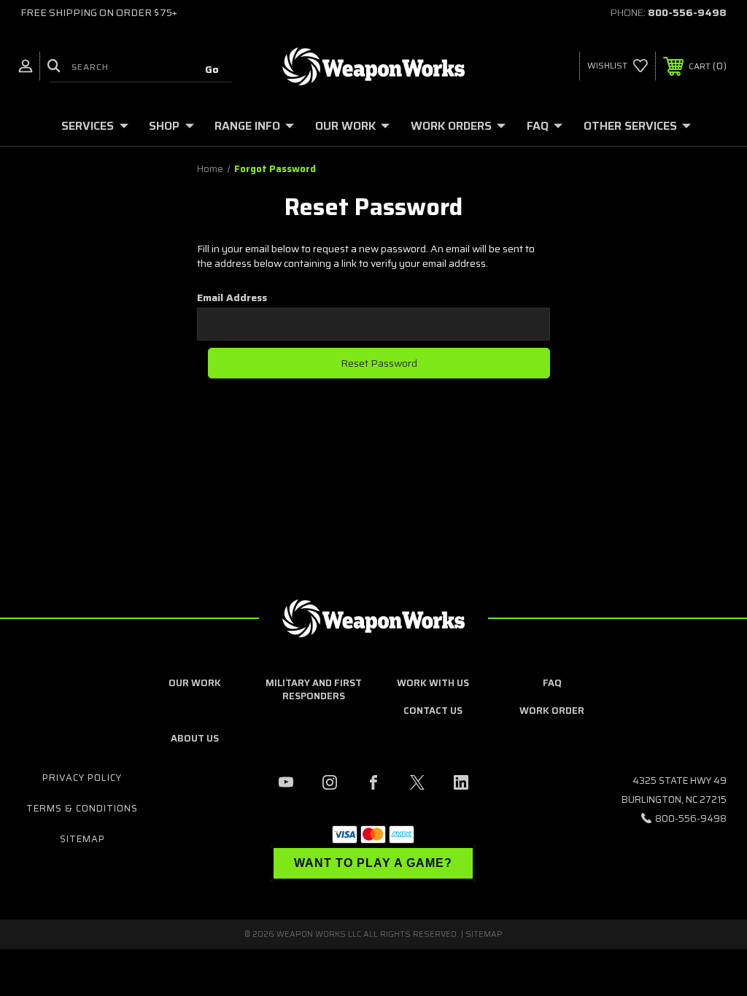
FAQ (538, 126)
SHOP (164, 126)
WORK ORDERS (451, 126)
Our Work (195, 682)
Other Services (630, 126)
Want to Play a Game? (373, 863)
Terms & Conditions (82, 808)
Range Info (247, 126)
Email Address (232, 297)
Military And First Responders (314, 689)
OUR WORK (345, 126)
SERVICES (87, 126)
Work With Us (433, 682)
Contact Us (432, 710)
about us (195, 738)
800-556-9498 (687, 12)
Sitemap (82, 839)
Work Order (551, 710)
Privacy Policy (82, 777)
